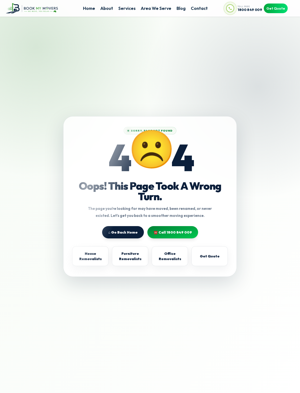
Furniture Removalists (130, 256)
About (106, 8)
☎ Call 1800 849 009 (173, 232)
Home (89, 8)
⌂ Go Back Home (123, 232)
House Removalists (90, 256)
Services (127, 8)
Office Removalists (170, 256)
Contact (199, 8)
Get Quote (275, 8)
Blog (181, 8)
